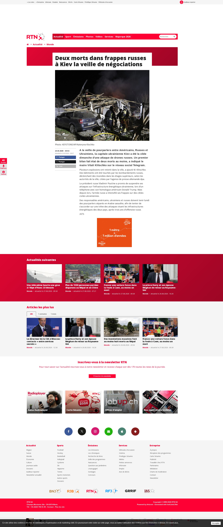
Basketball (61, 456)
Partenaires (154, 466)
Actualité (58, 36)
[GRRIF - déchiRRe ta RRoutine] (130, 491)
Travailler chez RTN (157, 463)
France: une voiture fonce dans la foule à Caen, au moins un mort (120, 287)
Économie (30, 459)
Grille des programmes (96, 459)
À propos (153, 450)
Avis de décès (124, 472)
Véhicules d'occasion (105, 2)
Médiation (153, 469)
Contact (153, 475)
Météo (121, 459)
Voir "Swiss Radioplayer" (160, 402)
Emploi (121, 469)
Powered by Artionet (145, 504)
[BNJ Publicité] (54, 491)
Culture (29, 463)
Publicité (153, 459)
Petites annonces (125, 463)
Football (60, 450)
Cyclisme (60, 463)
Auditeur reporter (32, 472)
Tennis (59, 472)
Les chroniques (94, 453)
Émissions (78, 36)
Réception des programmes (160, 453)
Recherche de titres (95, 456)
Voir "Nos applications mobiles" (121, 402)
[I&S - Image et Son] (149, 491)
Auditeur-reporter (189, 2)
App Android (135, 431)
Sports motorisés (63, 475)
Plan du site (59, 507)
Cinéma (122, 453)
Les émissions (93, 450)
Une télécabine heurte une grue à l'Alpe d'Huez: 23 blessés (43, 286)
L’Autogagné (93, 469)
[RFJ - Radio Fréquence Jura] (111, 491)
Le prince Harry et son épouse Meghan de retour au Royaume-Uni (159, 287)
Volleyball (60, 459)
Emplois (55, 2)
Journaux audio (32, 466)
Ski (58, 466)
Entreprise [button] (40, 2)
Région (29, 450)
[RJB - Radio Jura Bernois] (73, 491)
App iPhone (122, 431)
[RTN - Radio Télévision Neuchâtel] (92, 491)
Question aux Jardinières (97, 466)
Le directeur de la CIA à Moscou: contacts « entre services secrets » (43, 341)
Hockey (60, 453)
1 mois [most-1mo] (53, 314)
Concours (91, 475)
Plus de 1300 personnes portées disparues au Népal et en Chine (81, 286)
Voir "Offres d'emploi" (83, 402)
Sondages (92, 472)
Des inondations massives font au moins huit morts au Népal (120, 340)
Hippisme (60, 469)
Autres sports (62, 478)
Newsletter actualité (33, 475)
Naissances (63, 2)
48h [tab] (31, 314)
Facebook (68, 431)
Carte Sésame (78, 2)
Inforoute (48, 2)
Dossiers (29, 469)
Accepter (216, 523)
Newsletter (154, 478)
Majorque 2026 (123, 36)
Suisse (28, 453)
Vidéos (98, 36)
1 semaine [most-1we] (42, 314)
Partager (61, 157)
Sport (68, 36)
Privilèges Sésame (91, 2)
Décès (70, 2)
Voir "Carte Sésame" (44, 402)
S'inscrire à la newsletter (102, 376)
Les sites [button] (31, 2)
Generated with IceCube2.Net (166, 504)
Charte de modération (158, 472)
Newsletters (109, 431)
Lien (60, 166)
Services (109, 36)
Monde (50, 44)
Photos (89, 36)
